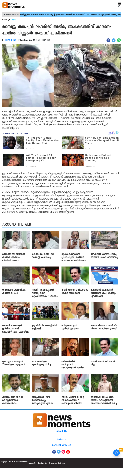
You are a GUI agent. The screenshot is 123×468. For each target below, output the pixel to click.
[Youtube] (68, 452)
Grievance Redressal (57, 463)
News (14, 20)
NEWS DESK (10, 40)
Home (4, 20)
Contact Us (42, 463)
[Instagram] (63, 452)
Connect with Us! (61, 445)
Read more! (61, 439)
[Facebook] (54, 452)
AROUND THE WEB (16, 225)
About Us (61, 431)
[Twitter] (59, 452)
